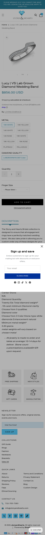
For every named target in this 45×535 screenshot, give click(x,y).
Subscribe (22, 276)
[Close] (41, 246)
